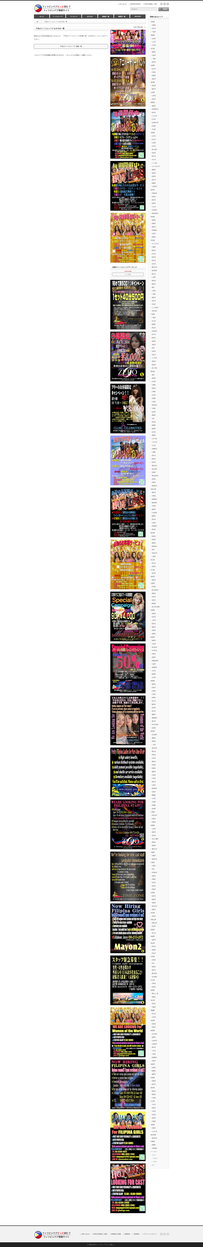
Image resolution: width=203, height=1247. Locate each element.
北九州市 (154, 1034)
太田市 (154, 233)
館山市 (154, 327)
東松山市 (154, 267)
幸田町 (154, 808)
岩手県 (153, 48)
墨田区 (154, 388)
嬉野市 (154, 1074)
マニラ (154, 1155)
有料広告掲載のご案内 (150, 4)
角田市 (154, 79)
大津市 (154, 828)
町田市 (154, 462)
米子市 (154, 933)
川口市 (154, 253)
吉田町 (154, 728)
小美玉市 (154, 186)
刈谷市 (154, 758)
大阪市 (154, 865)
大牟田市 (154, 1040)
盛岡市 (154, 52)
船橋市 (154, 324)
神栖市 (154, 183)
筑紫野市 (154, 1057)
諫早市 (154, 1084)
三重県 (153, 812)
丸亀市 (154, 1007)
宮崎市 (154, 1128)
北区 (153, 418)
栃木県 (153, 189)
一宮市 (154, 744)
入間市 (154, 290)
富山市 (154, 563)
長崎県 (153, 1077)
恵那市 (154, 657)
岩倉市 (154, 791)
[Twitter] (161, 1234)
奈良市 (154, 916)
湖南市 (154, 845)
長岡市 (154, 539)
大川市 (154, 1050)
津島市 (154, 754)
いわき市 (154, 116)
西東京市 (154, 485)
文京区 (154, 381)
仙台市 (154, 68)
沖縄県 (153, 1141)
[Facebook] (164, 1234)
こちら (67, 55)
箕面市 (154, 889)
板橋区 (154, 425)
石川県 (153, 570)
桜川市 (154, 179)
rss (161, 4)
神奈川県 (153, 489)
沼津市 (154, 691)
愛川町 (154, 529)
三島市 (154, 694)
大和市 (154, 522)
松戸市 (154, 334)
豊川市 (154, 751)
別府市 (154, 1108)
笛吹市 (154, 600)
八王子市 (154, 442)
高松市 (154, 1003)
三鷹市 (154, 452)
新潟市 (154, 536)
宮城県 (153, 65)
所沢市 (154, 260)
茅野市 (154, 633)
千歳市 (154, 31)
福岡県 (153, 1030)
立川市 (154, 445)
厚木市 (154, 519)
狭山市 (154, 274)
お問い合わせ (123, 4)
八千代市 (154, 358)
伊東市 (154, 697)
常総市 (154, 152)
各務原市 (154, 667)
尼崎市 (154, 902)
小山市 (154, 206)
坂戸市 (154, 300)
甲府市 (154, 586)
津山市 (154, 953)
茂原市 (154, 341)
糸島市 (154, 1060)
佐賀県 (153, 1064)
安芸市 (154, 1027)
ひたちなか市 (156, 166)
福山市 (154, 970)
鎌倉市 (154, 509)
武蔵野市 (154, 448)
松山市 (154, 1013)
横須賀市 (154, 502)
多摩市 (154, 479)
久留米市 (154, 1044)
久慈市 (154, 55)
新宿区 (154, 378)
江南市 (154, 775)
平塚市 (154, 506)
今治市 (154, 1017)
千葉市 (154, 317)
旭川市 (154, 28)
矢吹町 (154, 126)
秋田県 (153, 82)
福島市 (154, 105)
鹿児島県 (153, 1134)
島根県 (153, 936)
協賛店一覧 (121, 16)
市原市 (154, 351)
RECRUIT (138, 16)
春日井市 (154, 748)
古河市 (154, 146)
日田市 (154, 1114)
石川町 (154, 129)
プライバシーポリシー (150, 1234)
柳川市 (154, 1047)
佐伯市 (154, 1118)
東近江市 (154, 849)
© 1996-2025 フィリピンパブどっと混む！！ (101, 1244)
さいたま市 (155, 243)
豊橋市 (154, 738)
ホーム (42, 16)
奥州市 (154, 62)
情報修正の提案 (116, 1234)
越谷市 (154, 284)
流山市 (154, 354)
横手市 (154, 89)
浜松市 (154, 687)
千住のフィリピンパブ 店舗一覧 (71, 46)
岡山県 (153, 943)
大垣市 (154, 643)
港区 (153, 374)
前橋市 (154, 220)
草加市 (154, 280)
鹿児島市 (154, 1138)
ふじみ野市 (155, 307)
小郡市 (154, 1054)
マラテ (155, 1161)
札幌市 (154, 25)
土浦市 (154, 142)
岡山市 (154, 946)
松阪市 (154, 822)
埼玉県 (153, 240)
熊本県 (153, 1087)
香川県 (153, 1000)
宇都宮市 (154, 193)
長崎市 (154, 1081)
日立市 (154, 139)
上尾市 (154, 277)
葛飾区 (154, 435)
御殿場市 (154, 718)
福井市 (154, 580)
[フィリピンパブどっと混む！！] (52, 11)
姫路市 (154, 899)
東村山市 (154, 465)
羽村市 (154, 482)
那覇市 (154, 1145)
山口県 (153, 980)
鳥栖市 (154, 1071)
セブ (153, 1165)
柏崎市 (154, 543)
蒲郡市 (154, 771)
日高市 (154, 304)
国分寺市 (154, 469)
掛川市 (154, 711)
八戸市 (154, 42)
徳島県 (153, 990)
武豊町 (154, 805)
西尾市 (154, 768)
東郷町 (154, 795)
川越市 (154, 247)
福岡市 (154, 1037)
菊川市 (154, 721)
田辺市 (154, 926)
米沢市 (154, 99)
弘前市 (154, 38)
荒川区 (154, 422)
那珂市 (154, 173)
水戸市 (154, 136)
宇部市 (154, 983)
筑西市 (154, 176)
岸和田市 (154, 872)
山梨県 (153, 583)
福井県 (153, 576)
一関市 (154, 58)
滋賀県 (153, 825)
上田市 (154, 620)
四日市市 (154, 815)
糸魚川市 (154, 553)
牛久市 (154, 159)
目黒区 (154, 398)
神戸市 (154, 896)
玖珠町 (154, 1121)
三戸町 (154, 45)
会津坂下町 (155, 122)
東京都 (153, 371)
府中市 (154, 455)
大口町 (154, 798)
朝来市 (154, 909)
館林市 (154, 237)
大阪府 (153, 862)
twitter (164, 4)
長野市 (154, 613)
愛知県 (153, 731)
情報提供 (127, 1234)
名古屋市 (154, 734)
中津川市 (154, 650)
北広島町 (154, 976)
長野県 (153, 610)
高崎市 (154, 223)
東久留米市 (155, 475)
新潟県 (153, 533)
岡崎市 (154, 741)
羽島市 (154, 654)
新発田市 (154, 546)
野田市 (154, 337)
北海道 (153, 21)
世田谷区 (154, 405)
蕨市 (153, 287)
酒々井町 (154, 368)
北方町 (154, 677)
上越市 (154, 556)
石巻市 (154, 72)
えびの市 (154, 1131)
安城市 (154, 764)
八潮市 (154, 294)
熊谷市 (154, 250)
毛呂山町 (154, 311)
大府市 (154, 785)
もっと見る (128, 274)
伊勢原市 (154, 526)
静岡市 (154, 684)
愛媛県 (153, 1010)
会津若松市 (155, 109)
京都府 (153, 852)
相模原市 (154, 499)
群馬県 (153, 216)
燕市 (153, 549)
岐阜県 (153, 637)
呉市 (153, 963)
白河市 (154, 119)
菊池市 (154, 1094)
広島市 (154, 960)
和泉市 (154, 886)
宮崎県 (153, 1124)
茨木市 (154, 882)
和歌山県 (153, 919)
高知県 (153, 1020)
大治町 (154, 802)
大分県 (153, 1101)
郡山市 (154, 112)
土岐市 (154, 664)
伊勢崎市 (154, 230)
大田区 (154, 401)
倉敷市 (154, 949)
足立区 (154, 432)
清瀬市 (154, 472)
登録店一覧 (105, 16)
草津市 (154, 842)
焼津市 (154, 707)
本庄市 (154, 264)
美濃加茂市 (155, 660)
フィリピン (154, 1151)
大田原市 (154, 210)
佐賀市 (154, 1067)
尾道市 (154, 966)
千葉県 (153, 314)
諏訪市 (154, 627)
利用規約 (136, 1234)
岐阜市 (154, 640)
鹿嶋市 (154, 169)
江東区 (154, 391)
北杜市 (154, 596)
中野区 (154, 408)
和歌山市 (154, 923)
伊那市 (154, 630)
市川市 (154, 321)
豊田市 (154, 761)
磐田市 (154, 704)
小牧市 (154, 778)
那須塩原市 (155, 213)
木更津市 (154, 331)
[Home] (37, 21)
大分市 (154, 1104)
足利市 (154, 196)
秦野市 (154, 516)
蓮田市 (154, 297)
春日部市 (154, 270)
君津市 (154, 361)
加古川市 (154, 906)
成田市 (154, 344)
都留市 (154, 593)
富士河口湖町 (156, 606)
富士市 (154, 701)
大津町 (154, 1097)
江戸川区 (154, 438)
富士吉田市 (155, 590)
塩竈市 (154, 75)
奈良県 (153, 912)
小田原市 (154, 512)
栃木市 (154, 200)
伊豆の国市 (155, 724)
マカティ (155, 1158)
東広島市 (154, 973)
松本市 (154, 617)
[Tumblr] (167, 1234)
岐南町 (154, 674)
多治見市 (154, 647)
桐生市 (154, 227)
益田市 (154, 939)
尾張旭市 (154, 788)
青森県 (153, 35)
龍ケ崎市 (154, 149)
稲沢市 (154, 781)
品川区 (154, 395)
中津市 (154, 1111)
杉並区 (154, 412)
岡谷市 (154, 623)
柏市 (153, 348)
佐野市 (154, 203)
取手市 (154, 156)
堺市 (153, 869)
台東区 (154, 385)
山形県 (153, 92)
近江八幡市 (155, 839)
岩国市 (154, 987)
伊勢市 (154, 818)
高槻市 (154, 879)
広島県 (153, 956)
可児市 (154, 670)
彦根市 (154, 832)
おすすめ (90, 16)
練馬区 (154, 428)
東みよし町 (155, 993)
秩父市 (154, 257)
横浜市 (154, 492)
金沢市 (154, 573)
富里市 (154, 364)
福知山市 (154, 859)
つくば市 (154, 163)
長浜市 (154, 835)
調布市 (154, 458)
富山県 (153, 559)
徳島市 (154, 997)
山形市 (154, 95)
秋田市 (154, 85)
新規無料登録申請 (135, 4)
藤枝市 (154, 714)
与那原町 (154, 1148)
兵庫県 (153, 892)
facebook (167, 4)
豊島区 (154, 415)
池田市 (154, 876)
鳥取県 (153, 929)
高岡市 (154, 566)
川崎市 (154, 496)
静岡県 (153, 680)
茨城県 (153, 132)
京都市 (154, 855)
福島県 (153, 102)
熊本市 (154, 1091)
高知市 (154, 1024)
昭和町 (154, 603)
